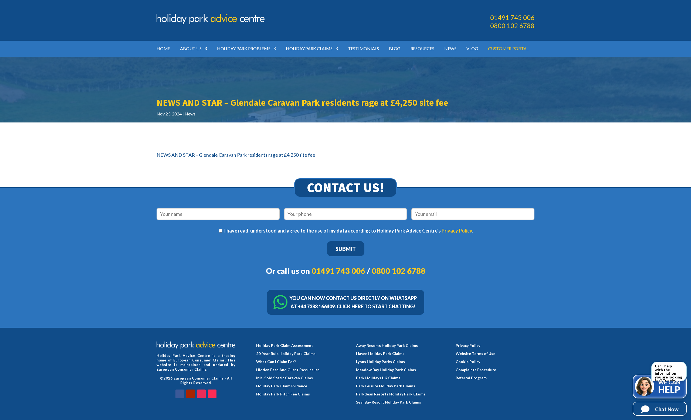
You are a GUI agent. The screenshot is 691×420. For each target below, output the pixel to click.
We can (669, 387)
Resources (422, 49)
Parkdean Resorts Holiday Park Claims (390, 394)
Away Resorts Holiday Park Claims (387, 346)
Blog (394, 49)
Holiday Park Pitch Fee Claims (283, 394)
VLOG (472, 49)
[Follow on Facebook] (179, 394)
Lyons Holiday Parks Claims (380, 362)
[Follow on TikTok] (212, 394)
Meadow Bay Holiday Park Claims (386, 370)
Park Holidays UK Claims (378, 378)
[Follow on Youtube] (190, 394)
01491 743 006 (512, 17)
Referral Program (471, 378)
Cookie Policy (468, 362)
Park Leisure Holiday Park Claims (385, 386)
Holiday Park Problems (243, 49)
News (450, 49)
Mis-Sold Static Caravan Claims (284, 378)
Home (163, 49)
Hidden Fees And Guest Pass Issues (288, 370)
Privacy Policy (457, 231)
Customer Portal (508, 49)
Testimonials (363, 49)
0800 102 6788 (512, 25)
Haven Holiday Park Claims (380, 354)
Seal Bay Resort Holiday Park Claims (388, 402)
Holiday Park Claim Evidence (281, 386)
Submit (346, 248)
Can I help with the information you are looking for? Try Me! (668, 372)
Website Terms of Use (475, 354)
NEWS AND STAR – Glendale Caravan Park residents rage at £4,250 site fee (236, 155)
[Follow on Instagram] (201, 394)
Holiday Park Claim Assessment (284, 346)
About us (190, 49)
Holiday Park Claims (309, 49)
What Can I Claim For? (276, 362)
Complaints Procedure (476, 370)
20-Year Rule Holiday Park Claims (286, 354)
